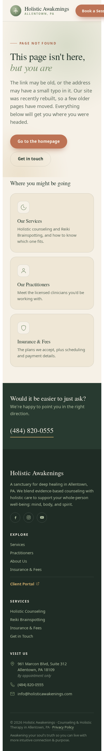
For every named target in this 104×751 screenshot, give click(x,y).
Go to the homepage (39, 141)
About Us (18, 561)
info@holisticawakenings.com (45, 693)
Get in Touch (21, 636)
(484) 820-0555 (32, 430)
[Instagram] (28, 517)
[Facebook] (15, 517)
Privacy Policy (63, 727)
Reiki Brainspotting (27, 619)
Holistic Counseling (27, 611)
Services (17, 544)
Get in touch (30, 159)
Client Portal (24, 583)
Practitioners (21, 552)
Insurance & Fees (26, 569)
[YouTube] (42, 517)
